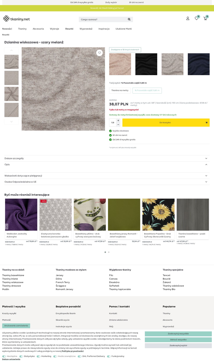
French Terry (63, 282)
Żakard (167, 282)
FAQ (111, 327)
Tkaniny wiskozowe (12, 282)
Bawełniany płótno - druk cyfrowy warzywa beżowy (88, 235)
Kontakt (113, 313)
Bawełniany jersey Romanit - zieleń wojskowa (123, 235)
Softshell (114, 286)
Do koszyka (165, 123)
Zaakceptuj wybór (178, 346)
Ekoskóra (114, 282)
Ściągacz (61, 286)
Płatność (6, 320)
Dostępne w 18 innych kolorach (125, 50)
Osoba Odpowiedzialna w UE (20, 182)
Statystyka (29, 356)
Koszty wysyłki (9, 313)
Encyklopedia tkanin (66, 313)
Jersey (59, 275)
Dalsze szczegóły (14, 158)
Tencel (166, 275)
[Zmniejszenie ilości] (118, 125)
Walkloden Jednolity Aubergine (17, 235)
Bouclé (166, 279)
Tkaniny (22, 29)
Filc (111, 275)
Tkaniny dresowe (11, 286)
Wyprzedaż (86, 29)
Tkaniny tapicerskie (120, 289)
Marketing (46, 356)
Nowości (7, 29)
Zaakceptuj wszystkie (178, 334)
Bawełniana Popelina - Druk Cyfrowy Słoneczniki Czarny (157, 235)
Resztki (69, 29)
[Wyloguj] (187, 18)
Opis (7, 164)
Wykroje (54, 29)
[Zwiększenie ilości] (118, 121)
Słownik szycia (62, 320)
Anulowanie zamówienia (16, 326)
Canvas (113, 279)
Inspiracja (104, 29)
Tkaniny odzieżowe (173, 286)
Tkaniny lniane (10, 279)
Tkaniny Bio (169, 289)
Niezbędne (12, 356)
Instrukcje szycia (64, 327)
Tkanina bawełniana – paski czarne (191, 235)
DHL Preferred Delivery (93, 356)
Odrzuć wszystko (178, 340)
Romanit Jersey (64, 289)
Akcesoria (38, 29)
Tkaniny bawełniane (13, 275)
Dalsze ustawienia (11, 359)
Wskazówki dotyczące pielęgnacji (23, 176)
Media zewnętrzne (67, 356)
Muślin (5, 289)
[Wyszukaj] (129, 19)
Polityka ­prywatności (73, 351)
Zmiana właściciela (118, 320)
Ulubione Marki (124, 29)
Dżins (59, 279)
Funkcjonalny (118, 356)
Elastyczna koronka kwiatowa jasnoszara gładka (55, 235)
